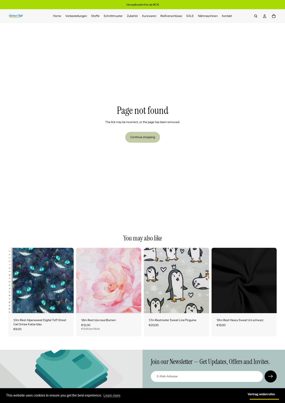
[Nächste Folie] (135, 280)
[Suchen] (255, 16)
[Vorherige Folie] (82, 280)
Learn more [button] (111, 395)
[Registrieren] (271, 376)
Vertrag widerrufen (261, 394)
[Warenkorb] (273, 16)
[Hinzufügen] (67, 306)
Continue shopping (142, 137)
